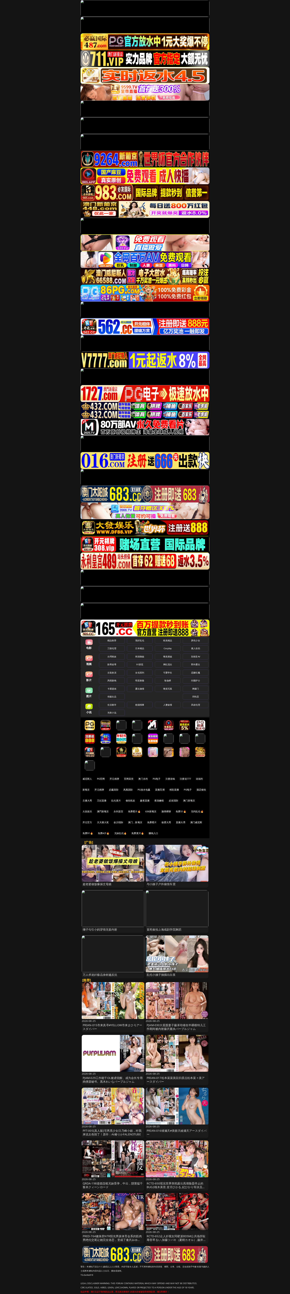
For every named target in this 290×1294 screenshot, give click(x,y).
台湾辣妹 (111, 656)
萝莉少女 (195, 640)
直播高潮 (160, 789)
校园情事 (139, 704)
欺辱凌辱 (111, 664)
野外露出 (195, 664)
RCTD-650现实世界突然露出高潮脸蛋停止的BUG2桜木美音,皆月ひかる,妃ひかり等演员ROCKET (175, 1187)
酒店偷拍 (201, 789)
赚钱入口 (153, 833)
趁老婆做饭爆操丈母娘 (97, 884)
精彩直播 (174, 789)
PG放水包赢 (144, 789)
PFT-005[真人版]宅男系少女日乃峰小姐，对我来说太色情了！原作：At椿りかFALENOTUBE (112, 1132)
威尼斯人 (87, 778)
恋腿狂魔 (195, 672)
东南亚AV (195, 656)
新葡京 (86, 789)
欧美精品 (167, 640)
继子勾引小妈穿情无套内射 (100, 929)
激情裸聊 (166, 811)
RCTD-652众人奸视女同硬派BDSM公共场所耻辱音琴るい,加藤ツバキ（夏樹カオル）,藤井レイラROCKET (176, 1239)
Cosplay (168, 648)
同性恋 (195, 696)
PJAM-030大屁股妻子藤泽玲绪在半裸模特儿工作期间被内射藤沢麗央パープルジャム (176, 1027)
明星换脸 (139, 680)
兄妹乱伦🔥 (120, 833)
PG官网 (101, 778)
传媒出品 (111, 696)
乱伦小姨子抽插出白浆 (161, 975)
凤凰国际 (128, 789)
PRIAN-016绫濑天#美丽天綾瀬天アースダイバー (176, 1132)
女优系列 (139, 672)
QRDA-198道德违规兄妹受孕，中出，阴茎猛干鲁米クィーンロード (113, 1185)
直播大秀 (180, 822)
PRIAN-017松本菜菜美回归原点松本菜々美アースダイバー (176, 1079)
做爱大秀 (166, 822)
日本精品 (139, 648)
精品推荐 (111, 640)
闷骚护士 (195, 680)
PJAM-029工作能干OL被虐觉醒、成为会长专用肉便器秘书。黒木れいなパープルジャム (113, 1079)
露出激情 (139, 688)
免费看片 (152, 822)
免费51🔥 (181, 811)
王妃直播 (102, 800)
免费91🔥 (88, 833)
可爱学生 (167, 672)
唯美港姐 (167, 656)
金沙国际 (118, 822)
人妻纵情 (167, 704)
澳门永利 (143, 778)
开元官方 (87, 822)
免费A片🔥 (103, 833)
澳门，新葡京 (135, 822)
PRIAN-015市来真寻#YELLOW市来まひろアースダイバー (112, 1027)
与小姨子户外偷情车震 (161, 884)
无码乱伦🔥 (197, 811)
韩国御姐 (139, 656)
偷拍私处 (130, 800)
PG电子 (157, 778)
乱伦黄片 (116, 800)
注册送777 (185, 778)
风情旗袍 (111, 680)
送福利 (199, 778)
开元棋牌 (114, 778)
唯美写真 (167, 688)
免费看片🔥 (134, 811)
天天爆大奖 (103, 822)
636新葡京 (151, 811)
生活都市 (111, 704)
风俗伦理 (195, 704)
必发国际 (173, 800)
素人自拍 (195, 648)
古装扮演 (111, 672)
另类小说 (111, 712)
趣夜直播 (145, 800)
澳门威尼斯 (196, 822)
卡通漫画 (111, 688)
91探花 (139, 664)
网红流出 (167, 664)
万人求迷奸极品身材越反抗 (100, 975)
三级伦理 (111, 648)
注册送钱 (170, 778)
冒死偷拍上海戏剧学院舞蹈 (164, 929)
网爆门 (195, 688)
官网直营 (129, 778)
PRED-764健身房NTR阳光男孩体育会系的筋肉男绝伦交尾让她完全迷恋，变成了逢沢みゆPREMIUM (112, 1239)
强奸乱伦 (139, 640)
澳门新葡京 (189, 800)
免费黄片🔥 (137, 833)
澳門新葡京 (103, 811)
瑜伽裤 (167, 680)
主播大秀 (87, 800)
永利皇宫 (118, 811)
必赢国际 (113, 789)
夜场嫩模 (159, 800)
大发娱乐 (87, 811)
